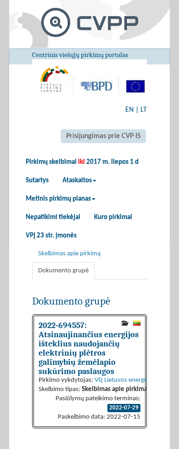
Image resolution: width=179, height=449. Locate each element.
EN (129, 110)
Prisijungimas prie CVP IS (103, 136)
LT (143, 110)
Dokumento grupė (63, 270)
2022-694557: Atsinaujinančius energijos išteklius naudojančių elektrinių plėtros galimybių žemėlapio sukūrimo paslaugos (89, 348)
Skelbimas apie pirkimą (69, 253)
